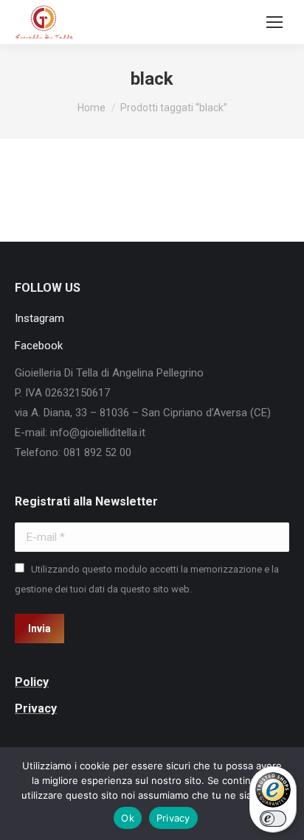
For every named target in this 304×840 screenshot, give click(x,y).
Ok (127, 818)
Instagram (39, 318)
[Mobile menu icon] (274, 22)
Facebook (39, 345)
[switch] (273, 819)
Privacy (173, 818)
